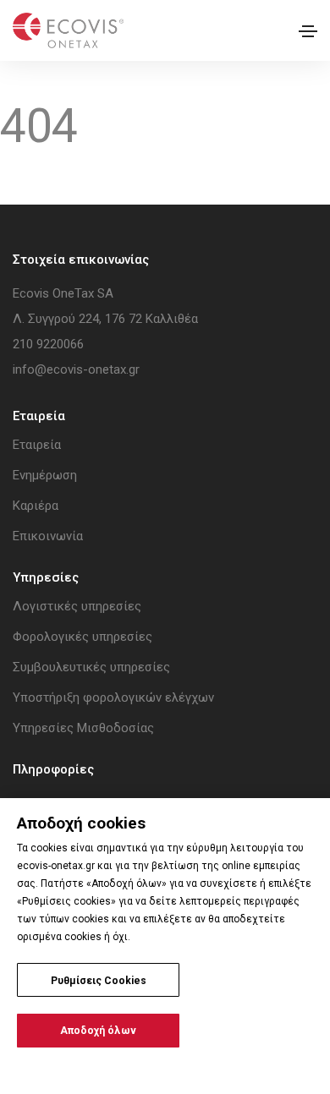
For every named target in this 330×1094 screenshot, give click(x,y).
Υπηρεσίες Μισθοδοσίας (83, 728)
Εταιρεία (37, 444)
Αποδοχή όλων (98, 1031)
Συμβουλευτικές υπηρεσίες (91, 667)
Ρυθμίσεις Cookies (98, 981)
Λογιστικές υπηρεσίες (77, 606)
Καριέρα (35, 505)
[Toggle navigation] (308, 31)
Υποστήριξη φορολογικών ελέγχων (113, 697)
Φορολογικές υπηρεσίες (82, 636)
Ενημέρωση (45, 475)
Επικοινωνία (48, 536)
